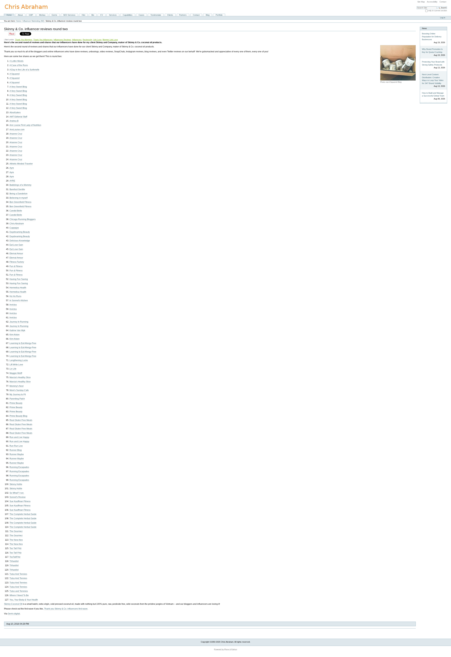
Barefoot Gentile (17, 189)
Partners (183, 15)
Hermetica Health (18, 287)
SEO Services (69, 15)
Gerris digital (14, 613)
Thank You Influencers (42, 40)
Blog (207, 15)
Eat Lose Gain (16, 245)
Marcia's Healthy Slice (20, 377)
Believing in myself (18, 198)
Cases (141, 15)
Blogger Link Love (110, 40)
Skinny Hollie (16, 484)
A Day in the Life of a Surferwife (24, 69)
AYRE (12, 181)
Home (9, 15)
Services (113, 15)
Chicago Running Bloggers (23, 219)
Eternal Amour (16, 253)
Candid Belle (16, 210)
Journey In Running (19, 322)
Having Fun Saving (19, 279)
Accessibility (432, 2)
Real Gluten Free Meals (21, 420)
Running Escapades (19, 467)
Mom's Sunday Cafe (19, 390)
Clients (170, 15)
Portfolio (219, 15)
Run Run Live (16, 446)
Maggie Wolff (16, 373)
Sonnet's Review (18, 497)
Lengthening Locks (19, 360)
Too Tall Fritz (15, 548)
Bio (92, 15)
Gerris (54, 15)
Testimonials (155, 15)
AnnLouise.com (17, 129)
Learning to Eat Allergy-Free (23, 343)
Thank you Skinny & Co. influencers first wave (66, 609)
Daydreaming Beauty (20, 232)
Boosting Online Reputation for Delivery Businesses (431, 36)
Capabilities (127, 15)
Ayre (12, 168)
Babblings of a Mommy (20, 185)
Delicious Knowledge (20, 240)
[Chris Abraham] (24, 7)
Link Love (97, 40)
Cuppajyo (14, 228)
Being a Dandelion (18, 193)
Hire (83, 15)
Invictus (13, 305)
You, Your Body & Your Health (24, 600)
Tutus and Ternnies (19, 591)
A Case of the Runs (19, 65)
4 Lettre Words (16, 61)
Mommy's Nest (16, 386)
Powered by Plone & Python (225, 649)
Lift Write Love (16, 364)
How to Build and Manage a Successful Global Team (433, 94)
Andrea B (14, 121)
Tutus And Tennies (18, 574)
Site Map (421, 2)
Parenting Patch (17, 399)
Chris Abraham (17, 223)
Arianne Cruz (16, 134)
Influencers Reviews (62, 40)
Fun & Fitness (16, 266)
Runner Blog (16, 450)
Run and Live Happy (19, 437)
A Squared (15, 74)
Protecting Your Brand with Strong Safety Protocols (433, 63)
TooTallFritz (15, 557)
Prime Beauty (16, 403)
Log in (442, 18)
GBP (31, 15)
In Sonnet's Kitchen (19, 300)
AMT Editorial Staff (18, 116)
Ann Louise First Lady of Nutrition (25, 125)
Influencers (77, 40)
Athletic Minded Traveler (21, 163)
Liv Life (13, 369)
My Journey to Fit (18, 394)
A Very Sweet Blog (18, 87)
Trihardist (14, 561)
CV (101, 15)
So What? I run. (17, 493)
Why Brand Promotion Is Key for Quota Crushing (432, 50)
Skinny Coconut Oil (13, 604)
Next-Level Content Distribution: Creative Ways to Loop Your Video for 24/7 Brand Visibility (432, 78)
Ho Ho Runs (15, 296)
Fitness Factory (17, 262)
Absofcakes (15, 112)
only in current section (437, 11)
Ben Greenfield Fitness (20, 202)
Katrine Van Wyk (17, 330)
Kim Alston (15, 334)
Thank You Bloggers (23, 40)
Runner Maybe (17, 454)
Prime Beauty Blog (18, 416)
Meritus (42, 15)
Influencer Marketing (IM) (33, 21)
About (20, 15)
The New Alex (16, 540)
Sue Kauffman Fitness (20, 501)
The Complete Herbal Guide (23, 514)
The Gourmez (16, 531)
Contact (443, 2)
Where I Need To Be (19, 595)
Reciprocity (87, 40)
